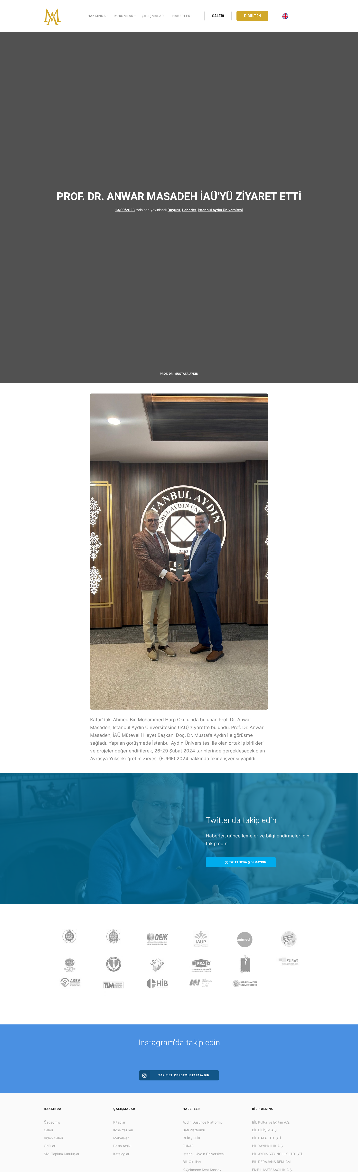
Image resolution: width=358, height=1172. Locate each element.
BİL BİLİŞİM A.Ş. (265, 1130)
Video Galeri (53, 1138)
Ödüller (49, 1146)
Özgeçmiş (52, 1122)
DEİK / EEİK (191, 1138)
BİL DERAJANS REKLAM (271, 1162)
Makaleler (121, 1138)
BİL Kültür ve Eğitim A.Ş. (271, 1122)
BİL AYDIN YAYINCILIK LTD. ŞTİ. (277, 1154)
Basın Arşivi (122, 1146)
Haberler (189, 209)
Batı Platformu (194, 1130)
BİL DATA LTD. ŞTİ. (267, 1138)
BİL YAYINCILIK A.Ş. (268, 1146)
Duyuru (174, 209)
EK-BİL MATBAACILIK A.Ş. (272, 1170)
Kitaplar (119, 1122)
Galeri (48, 1130)
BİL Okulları (192, 1162)
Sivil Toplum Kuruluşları (62, 1154)
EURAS (188, 1146)
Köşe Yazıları (123, 1130)
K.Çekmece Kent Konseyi (202, 1170)
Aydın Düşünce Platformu (203, 1122)
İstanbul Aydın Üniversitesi (220, 209)
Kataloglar (121, 1154)
